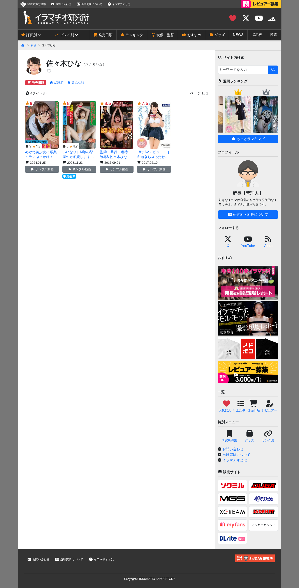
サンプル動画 (44, 169)
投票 (273, 35)
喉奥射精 (69, 176)
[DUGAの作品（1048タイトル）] (263, 485)
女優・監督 (165, 35)
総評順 (58, 82)
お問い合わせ (63, 4)
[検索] (273, 70)
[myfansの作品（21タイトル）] (232, 525)
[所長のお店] (272, 18)
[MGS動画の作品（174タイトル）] (232, 499)
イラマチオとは (120, 4)
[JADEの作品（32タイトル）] (263, 512)
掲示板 (257, 35)
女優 (33, 45)
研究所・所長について (250, 214)
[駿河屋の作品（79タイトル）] (263, 499)
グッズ (219, 35)
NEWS (238, 35)
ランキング (134, 35)
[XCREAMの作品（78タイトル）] (232, 512)
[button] (49, 71)
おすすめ (193, 35)
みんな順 (77, 82)
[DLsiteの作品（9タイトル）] (232, 538)
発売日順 (105, 35)
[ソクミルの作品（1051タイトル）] (232, 485)
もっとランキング (250, 139)
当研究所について (91, 4)
